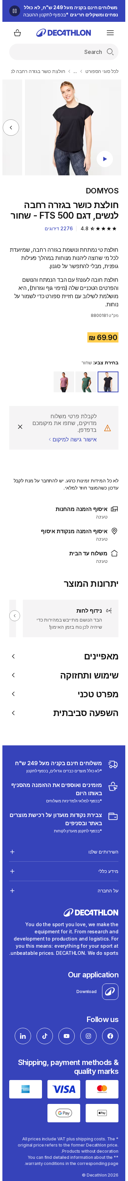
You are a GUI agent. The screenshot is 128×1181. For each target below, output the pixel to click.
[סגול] (61, 381)
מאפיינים (99, 656)
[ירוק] (83, 381)
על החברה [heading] (105, 890)
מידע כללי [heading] (106, 871)
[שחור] (105, 381)
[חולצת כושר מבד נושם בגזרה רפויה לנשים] (70, 127)
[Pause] (12, 10)
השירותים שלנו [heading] (101, 852)
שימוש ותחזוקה (87, 675)
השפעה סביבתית (83, 713)
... (73, 71)
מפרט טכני (95, 694)
